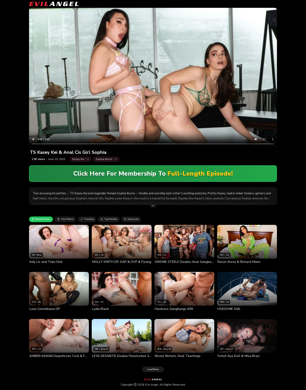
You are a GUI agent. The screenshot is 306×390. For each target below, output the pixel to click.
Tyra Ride (255, 315)
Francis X (114, 362)
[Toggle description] (153, 205)
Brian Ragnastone (132, 267)
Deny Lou (148, 267)
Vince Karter (73, 315)
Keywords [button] (133, 219)
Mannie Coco (57, 315)
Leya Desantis (100, 362)
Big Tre (188, 267)
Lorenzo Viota (114, 315)
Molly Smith (113, 267)
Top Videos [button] (67, 219)
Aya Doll (222, 362)
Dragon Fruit (99, 267)
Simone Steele (174, 267)
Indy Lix (33, 267)
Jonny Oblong (269, 315)
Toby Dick (44, 267)
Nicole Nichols (163, 362)
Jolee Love (223, 315)
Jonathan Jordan (202, 267)
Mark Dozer (188, 315)
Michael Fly (202, 315)
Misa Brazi (234, 362)
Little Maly (52, 362)
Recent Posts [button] (42, 219)
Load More (153, 369)
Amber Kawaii (37, 362)
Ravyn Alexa (224, 267)
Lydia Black (98, 315)
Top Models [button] (110, 219)
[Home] (54, 4)
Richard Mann (240, 267)
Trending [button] (89, 219)
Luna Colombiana (39, 315)
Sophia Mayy (162, 315)
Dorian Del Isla (180, 362)
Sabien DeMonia (239, 315)
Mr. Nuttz (160, 267)
